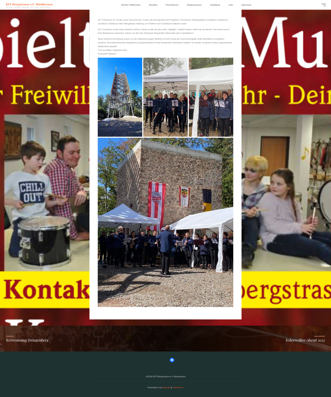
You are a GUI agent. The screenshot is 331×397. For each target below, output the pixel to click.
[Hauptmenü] (323, 5)
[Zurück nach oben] (321, 387)
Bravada (166, 387)
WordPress (178, 387)
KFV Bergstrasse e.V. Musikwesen (29, 4)
